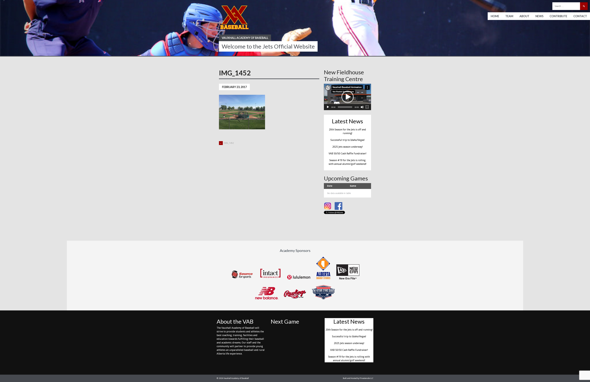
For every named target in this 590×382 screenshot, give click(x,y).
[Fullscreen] (367, 107)
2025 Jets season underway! (347, 146)
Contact (580, 16)
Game (353, 186)
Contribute (558, 16)
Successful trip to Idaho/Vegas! (347, 140)
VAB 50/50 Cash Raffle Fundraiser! (347, 153)
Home (495, 16)
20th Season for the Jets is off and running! (349, 329)
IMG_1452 (227, 143)
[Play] (327, 107)
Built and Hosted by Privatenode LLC (358, 378)
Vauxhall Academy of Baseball (245, 37)
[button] (347, 97)
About (524, 16)
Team (509, 16)
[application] (347, 97)
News (539, 16)
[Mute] (362, 107)
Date (329, 186)
